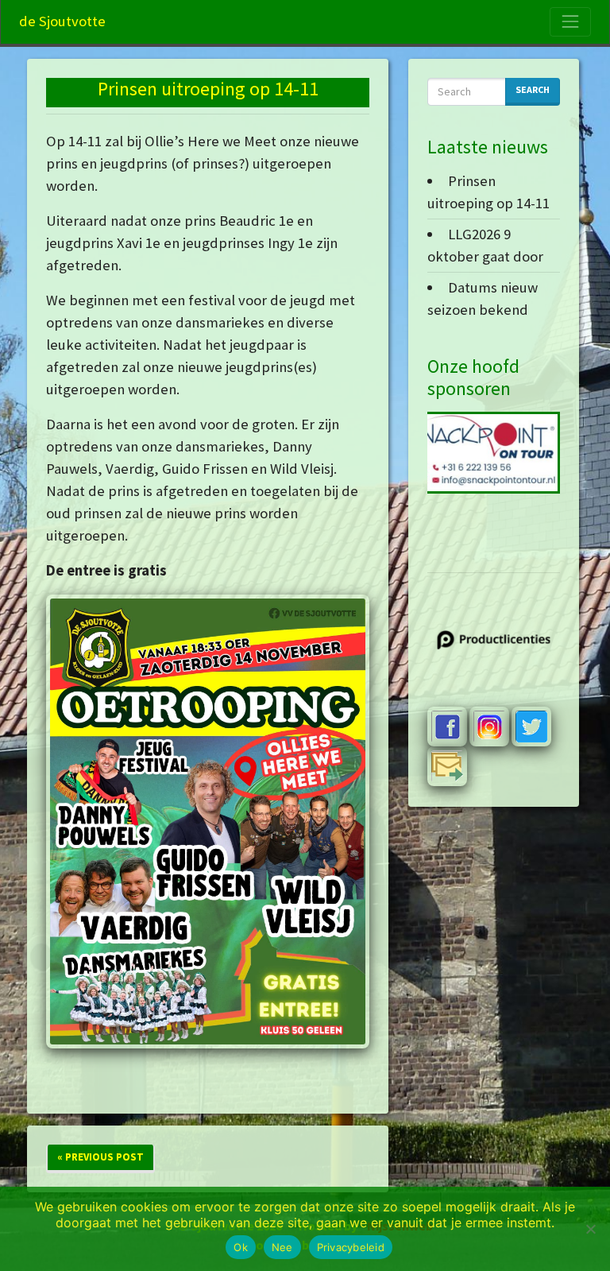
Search (532, 89)
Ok (241, 1247)
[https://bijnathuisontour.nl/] (481, 453)
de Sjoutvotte (62, 21)
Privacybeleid (350, 1247)
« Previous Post (100, 1157)
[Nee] (590, 1229)
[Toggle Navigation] (570, 21)
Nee (282, 1247)
